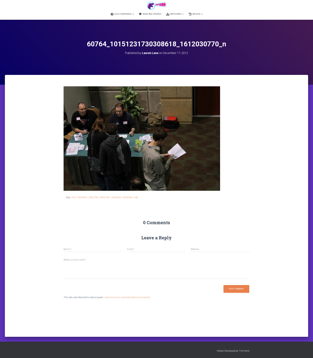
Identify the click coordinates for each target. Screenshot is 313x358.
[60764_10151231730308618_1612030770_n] (142, 138)
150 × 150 (110, 197)
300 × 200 (87, 197)
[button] (133, 14)
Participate (176, 14)
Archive (196, 14)
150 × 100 (76, 197)
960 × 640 (133, 197)
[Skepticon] (156, 6)
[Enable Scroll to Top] (306, 351)
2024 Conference (123, 14)
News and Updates (152, 14)
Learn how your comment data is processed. (127, 297)
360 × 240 (122, 197)
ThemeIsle (244, 351)
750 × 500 (99, 197)
